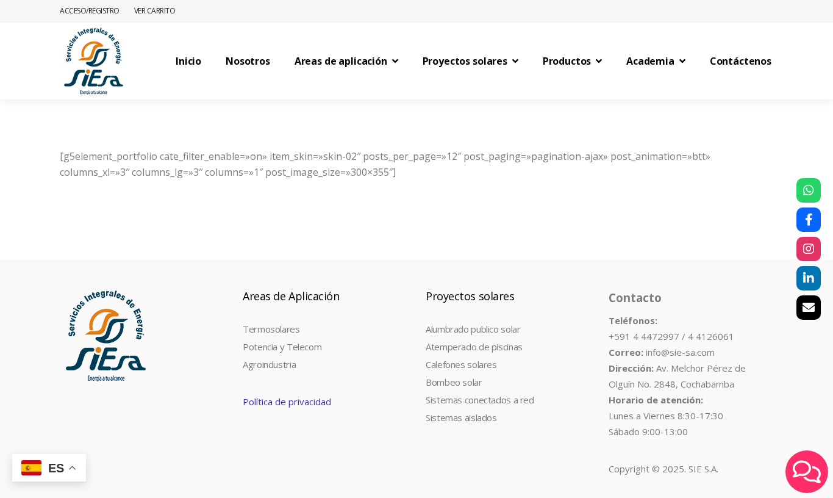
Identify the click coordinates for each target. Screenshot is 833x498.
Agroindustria (269, 364)
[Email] (808, 307)
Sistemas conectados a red (480, 400)
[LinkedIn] (808, 278)
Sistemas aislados (461, 417)
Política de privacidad (287, 401)
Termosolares (271, 329)
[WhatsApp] (808, 190)
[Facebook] (808, 220)
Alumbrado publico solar (473, 329)
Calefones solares (461, 364)
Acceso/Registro (90, 10)
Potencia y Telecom (282, 347)
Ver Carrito (155, 10)
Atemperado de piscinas (474, 347)
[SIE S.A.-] (93, 61)
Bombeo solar (454, 382)
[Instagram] (808, 249)
